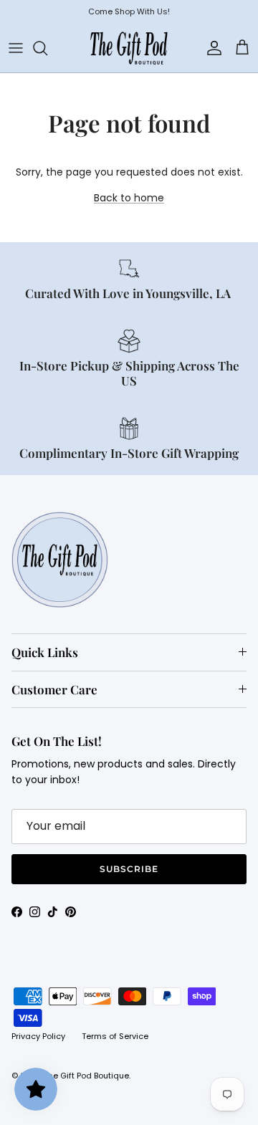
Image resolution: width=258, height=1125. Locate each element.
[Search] (47, 48)
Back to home (129, 198)
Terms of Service (115, 1036)
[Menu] (16, 48)
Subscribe (129, 868)
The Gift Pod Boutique (86, 1075)
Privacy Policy (38, 1036)
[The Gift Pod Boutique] (129, 48)
